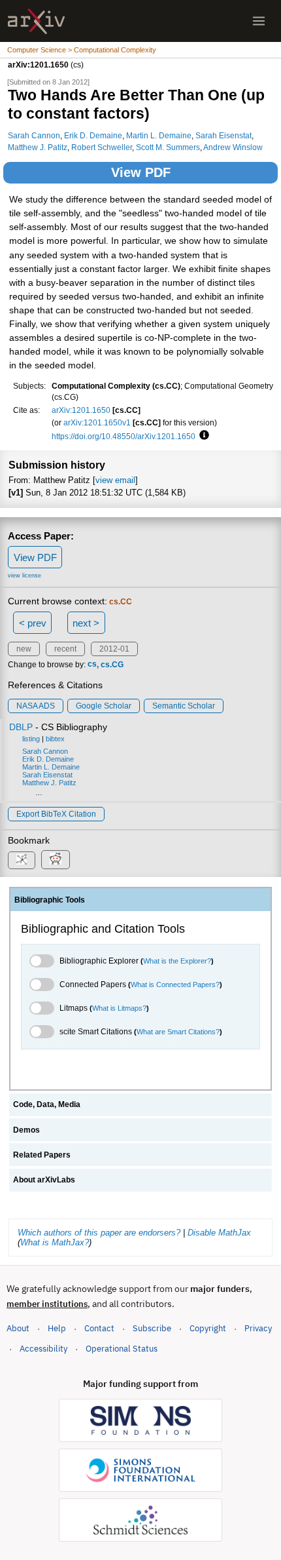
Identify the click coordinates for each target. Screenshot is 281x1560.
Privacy (258, 1328)
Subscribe (152, 1328)
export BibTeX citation (56, 814)
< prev (32, 623)
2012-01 (114, 648)
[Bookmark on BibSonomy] (21, 860)
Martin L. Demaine (158, 135)
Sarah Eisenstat (223, 135)
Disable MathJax (219, 1233)
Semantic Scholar (183, 706)
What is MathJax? (54, 1242)
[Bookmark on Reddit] (55, 859)
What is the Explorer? (177, 961)
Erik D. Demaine (93, 135)
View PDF (141, 172)
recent (65, 648)
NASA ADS (35, 706)
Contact (99, 1328)
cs (92, 664)
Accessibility (43, 1348)
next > (86, 623)
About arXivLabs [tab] (44, 1180)
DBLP (21, 727)
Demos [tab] (26, 1130)
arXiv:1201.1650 (81, 410)
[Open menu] (258, 21)
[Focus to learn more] (202, 436)
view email (115, 480)
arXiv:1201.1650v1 (97, 422)
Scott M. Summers (168, 147)
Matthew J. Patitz (37, 147)
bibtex (55, 739)
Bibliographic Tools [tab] (49, 900)
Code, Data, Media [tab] (46, 1104)
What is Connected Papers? (175, 984)
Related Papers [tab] (42, 1155)
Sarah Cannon (34, 135)
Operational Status (121, 1348)
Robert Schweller (101, 147)
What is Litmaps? (119, 1008)
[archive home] (36, 21)
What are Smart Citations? (178, 1032)
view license (24, 575)
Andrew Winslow (233, 147)
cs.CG (112, 664)
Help (57, 1328)
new (23, 648)
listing (31, 739)
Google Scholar (103, 706)
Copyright (208, 1328)
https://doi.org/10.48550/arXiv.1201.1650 (123, 436)
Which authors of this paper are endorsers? (99, 1233)
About (18, 1328)
